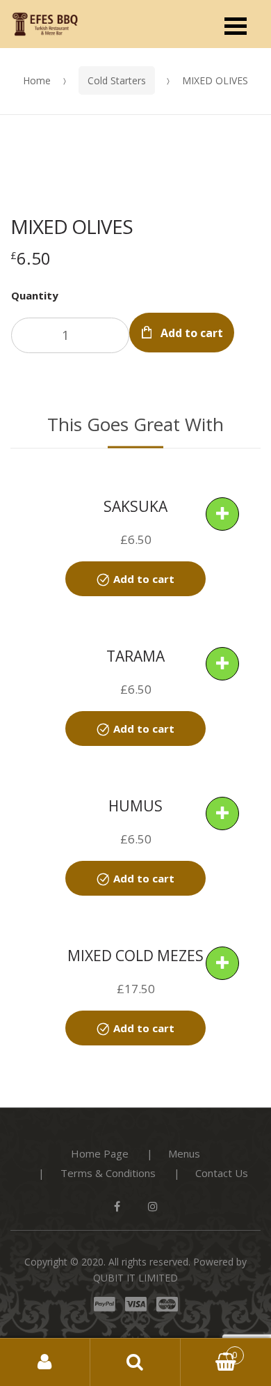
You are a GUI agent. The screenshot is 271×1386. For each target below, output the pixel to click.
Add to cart (192, 333)
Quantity (34, 295)
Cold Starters (117, 80)
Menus (184, 1153)
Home (37, 80)
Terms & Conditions (108, 1173)
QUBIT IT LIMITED (135, 1277)
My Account (45, 1362)
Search (135, 1362)
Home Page (100, 1153)
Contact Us (221, 1173)
